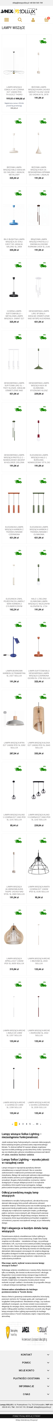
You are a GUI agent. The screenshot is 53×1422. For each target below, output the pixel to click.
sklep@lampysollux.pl (21, 3)
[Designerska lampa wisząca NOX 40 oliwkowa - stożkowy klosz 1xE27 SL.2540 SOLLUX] (39, 356)
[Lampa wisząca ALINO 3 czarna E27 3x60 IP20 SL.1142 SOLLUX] (39, 788)
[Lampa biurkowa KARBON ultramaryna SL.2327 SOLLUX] (14, 644)
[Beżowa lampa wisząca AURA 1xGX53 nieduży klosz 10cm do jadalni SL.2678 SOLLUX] (39, 60)
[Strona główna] (26, 11)
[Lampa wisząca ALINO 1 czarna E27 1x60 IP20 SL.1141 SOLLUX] (14, 788)
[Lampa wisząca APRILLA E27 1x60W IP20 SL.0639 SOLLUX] (14, 931)
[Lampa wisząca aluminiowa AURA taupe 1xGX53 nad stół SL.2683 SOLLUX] (14, 860)
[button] (6, 20)
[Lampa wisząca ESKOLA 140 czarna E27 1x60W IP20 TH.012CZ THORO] (14, 60)
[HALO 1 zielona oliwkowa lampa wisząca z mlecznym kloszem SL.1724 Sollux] (39, 572)
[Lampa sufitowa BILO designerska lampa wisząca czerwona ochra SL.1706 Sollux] (39, 644)
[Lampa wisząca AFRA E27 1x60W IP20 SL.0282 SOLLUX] (14, 716)
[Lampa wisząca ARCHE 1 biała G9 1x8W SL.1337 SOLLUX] (14, 1003)
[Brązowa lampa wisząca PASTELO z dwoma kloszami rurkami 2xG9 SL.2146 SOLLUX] (39, 212)
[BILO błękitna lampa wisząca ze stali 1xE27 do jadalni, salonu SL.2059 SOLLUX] (14, 212)
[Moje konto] (33, 20)
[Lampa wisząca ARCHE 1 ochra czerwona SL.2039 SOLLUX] (39, 1075)
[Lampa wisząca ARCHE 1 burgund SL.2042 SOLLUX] (39, 1003)
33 (37, 1124)
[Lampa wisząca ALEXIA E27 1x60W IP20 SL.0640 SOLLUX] (39, 716)
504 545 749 (20, 1407)
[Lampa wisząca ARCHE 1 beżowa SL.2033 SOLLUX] (39, 931)
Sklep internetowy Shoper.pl (27, 1420)
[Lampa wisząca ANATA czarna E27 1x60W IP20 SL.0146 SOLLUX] (39, 860)
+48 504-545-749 (36, 3)
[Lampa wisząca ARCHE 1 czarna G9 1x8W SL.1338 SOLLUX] (14, 1075)
